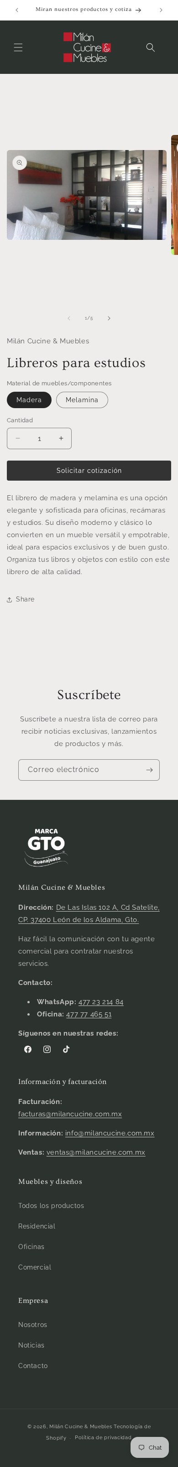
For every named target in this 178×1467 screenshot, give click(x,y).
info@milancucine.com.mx (110, 1133)
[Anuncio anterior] (17, 10)
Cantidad (20, 420)
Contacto (33, 1365)
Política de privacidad (103, 1438)
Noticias (31, 1345)
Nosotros (32, 1324)
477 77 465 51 (88, 1014)
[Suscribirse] (149, 770)
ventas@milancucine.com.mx (96, 1152)
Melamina (82, 400)
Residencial (37, 1226)
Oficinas (31, 1246)
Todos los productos (51, 1205)
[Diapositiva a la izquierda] (69, 318)
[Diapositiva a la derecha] (109, 318)
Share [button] (25, 599)
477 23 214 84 (101, 1002)
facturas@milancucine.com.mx (70, 1114)
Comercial (34, 1267)
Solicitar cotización (89, 470)
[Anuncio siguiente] (161, 10)
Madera (29, 400)
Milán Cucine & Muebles (80, 1427)
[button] (18, 47)
